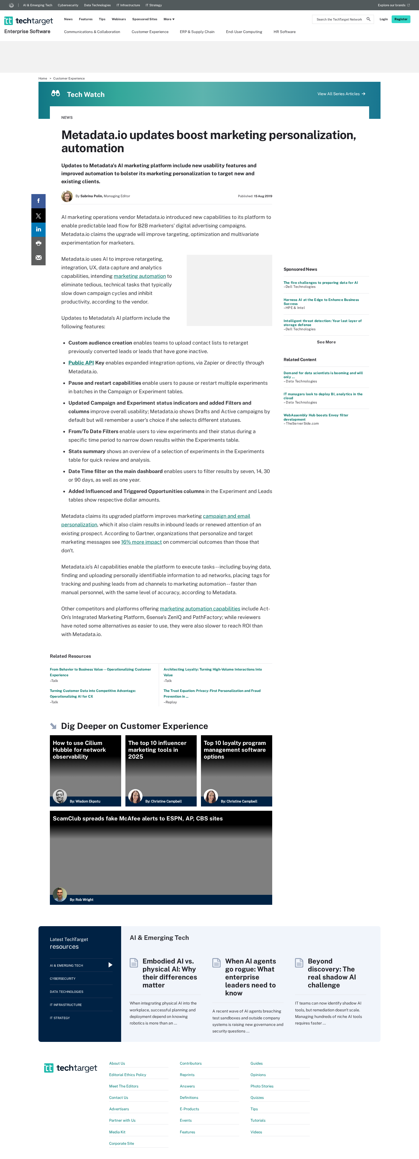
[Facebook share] (38, 201)
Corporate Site (121, 1143)
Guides (257, 1063)
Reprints (187, 1075)
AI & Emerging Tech (37, 5)
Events (186, 1120)
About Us (117, 1063)
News (68, 19)
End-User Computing (244, 32)
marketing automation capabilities (200, 609)
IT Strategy (154, 5)
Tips (102, 19)
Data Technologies (97, 5)
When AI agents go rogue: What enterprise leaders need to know (250, 977)
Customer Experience (150, 32)
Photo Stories (262, 1086)
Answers (187, 1086)
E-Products (189, 1109)
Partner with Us (122, 1120)
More (167, 19)
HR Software (285, 32)
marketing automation (140, 276)
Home (42, 78)
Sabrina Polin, (91, 196)
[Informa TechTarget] (11, 5)
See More (326, 342)
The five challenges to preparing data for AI (321, 283)
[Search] (368, 20)
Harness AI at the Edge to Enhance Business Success (321, 302)
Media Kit (117, 1132)
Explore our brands (392, 5)
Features (86, 19)
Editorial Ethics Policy (127, 1075)
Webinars (119, 19)
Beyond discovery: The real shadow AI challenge (332, 973)
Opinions (258, 1075)
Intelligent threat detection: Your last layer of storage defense (323, 323)
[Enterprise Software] (29, 13)
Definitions (189, 1097)
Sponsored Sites (144, 19)
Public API (81, 363)
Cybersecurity (68, 5)
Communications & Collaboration (92, 32)
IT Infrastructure (128, 5)
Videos (256, 1132)
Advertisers (119, 1109)
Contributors (191, 1063)
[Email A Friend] (38, 258)
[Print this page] (38, 244)
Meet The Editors (124, 1086)
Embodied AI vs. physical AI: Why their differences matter (170, 973)
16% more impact (141, 542)
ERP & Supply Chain (197, 32)
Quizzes (257, 1097)
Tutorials (258, 1120)
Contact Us (118, 1097)
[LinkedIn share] (38, 230)
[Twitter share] (38, 215)
